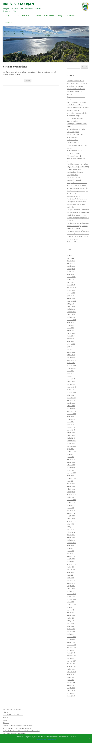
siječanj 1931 (71, 658)
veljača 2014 (71, 519)
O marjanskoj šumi (73, 142)
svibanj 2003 (71, 631)
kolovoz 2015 (71, 478)
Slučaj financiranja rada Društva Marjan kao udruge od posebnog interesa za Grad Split (78, 166)
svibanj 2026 (71, 261)
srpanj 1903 (70, 677)
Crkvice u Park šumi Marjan (76, 89)
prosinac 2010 (71, 594)
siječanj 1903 (71, 693)
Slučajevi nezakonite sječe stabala (78, 212)
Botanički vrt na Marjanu (75, 86)
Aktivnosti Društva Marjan (75, 81)
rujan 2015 (70, 476)
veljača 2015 (71, 489)
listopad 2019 (71, 365)
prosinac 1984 (71, 648)
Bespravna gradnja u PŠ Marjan (77, 83)
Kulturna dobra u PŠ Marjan (76, 129)
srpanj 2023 (70, 304)
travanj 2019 (71, 379)
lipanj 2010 (70, 610)
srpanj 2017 (70, 422)
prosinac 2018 (71, 387)
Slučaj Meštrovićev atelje (75, 172)
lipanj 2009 (70, 623)
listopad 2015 (71, 473)
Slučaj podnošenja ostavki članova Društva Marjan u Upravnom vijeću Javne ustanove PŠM (77, 185)
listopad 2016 (71, 446)
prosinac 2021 (71, 320)
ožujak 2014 (71, 516)
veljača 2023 (71, 306)
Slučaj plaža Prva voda (74, 180)
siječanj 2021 (71, 336)
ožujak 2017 (71, 433)
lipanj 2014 (70, 508)
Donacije (7, 22)
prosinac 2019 (71, 360)
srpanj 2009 (70, 621)
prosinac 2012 (71, 543)
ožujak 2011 (71, 586)
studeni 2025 (71, 271)
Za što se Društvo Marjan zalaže (77, 237)
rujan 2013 (70, 524)
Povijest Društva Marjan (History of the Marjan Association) (21, 731)
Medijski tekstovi (72, 140)
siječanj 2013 (71, 540)
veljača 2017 (71, 435)
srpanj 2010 (70, 607)
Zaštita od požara (72, 239)
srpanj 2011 (70, 575)
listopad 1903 (71, 672)
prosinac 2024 (71, 288)
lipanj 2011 (70, 578)
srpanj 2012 (70, 548)
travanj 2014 (71, 513)
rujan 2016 (70, 449)
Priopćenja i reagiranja (74, 156)
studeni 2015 (71, 470)
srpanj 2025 (70, 279)
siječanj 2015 (71, 492)
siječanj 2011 (71, 591)
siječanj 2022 (71, 317)
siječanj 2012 (71, 562)
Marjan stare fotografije (74, 134)
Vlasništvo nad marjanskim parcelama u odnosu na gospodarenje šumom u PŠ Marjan (78, 225)
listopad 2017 (71, 414)
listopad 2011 (71, 570)
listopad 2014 (71, 500)
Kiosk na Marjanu (72, 121)
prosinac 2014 (71, 494)
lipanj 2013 (70, 529)
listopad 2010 (71, 599)
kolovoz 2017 (71, 419)
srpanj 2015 (70, 481)
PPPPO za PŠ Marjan (73, 153)
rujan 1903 (70, 674)
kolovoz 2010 (71, 605)
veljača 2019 (71, 382)
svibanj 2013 (71, 532)
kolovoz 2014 (71, 502)
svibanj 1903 (71, 682)
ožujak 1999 (71, 642)
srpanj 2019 (70, 371)
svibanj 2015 (71, 484)
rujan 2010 (70, 602)
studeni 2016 (71, 443)
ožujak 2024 (71, 298)
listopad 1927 (71, 661)
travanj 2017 (71, 430)
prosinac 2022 (71, 312)
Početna (5, 712)
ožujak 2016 (71, 462)
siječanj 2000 (71, 639)
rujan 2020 (70, 341)
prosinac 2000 (71, 637)
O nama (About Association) (48, 15)
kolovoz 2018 (71, 398)
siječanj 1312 (71, 696)
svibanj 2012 (71, 553)
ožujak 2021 (71, 331)
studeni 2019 (71, 363)
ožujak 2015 (71, 486)
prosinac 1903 (71, 666)
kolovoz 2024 (71, 293)
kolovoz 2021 (71, 325)
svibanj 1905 (71, 664)
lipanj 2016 (70, 457)
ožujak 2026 (71, 266)
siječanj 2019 (71, 384)
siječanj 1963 (71, 653)
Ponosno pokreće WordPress (12, 709)
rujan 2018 (70, 395)
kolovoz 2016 (71, 451)
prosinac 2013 (71, 521)
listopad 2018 (71, 392)
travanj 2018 (71, 400)
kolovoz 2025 (71, 277)
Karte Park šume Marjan (75, 118)
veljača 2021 (71, 333)
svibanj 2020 (71, 349)
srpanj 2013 (70, 527)
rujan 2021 (70, 322)
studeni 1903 (71, 669)
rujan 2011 (70, 572)
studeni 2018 (71, 390)
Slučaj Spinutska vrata (74, 196)
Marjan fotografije (73, 132)
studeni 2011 (71, 567)
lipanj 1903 (70, 680)
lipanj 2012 (70, 551)
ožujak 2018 (71, 403)
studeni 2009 (71, 618)
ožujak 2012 (71, 559)
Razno (69, 161)
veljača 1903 (71, 690)
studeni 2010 (71, 596)
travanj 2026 (71, 263)
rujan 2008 (70, 626)
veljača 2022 (71, 314)
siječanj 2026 (71, 269)
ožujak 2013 (71, 537)
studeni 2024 (71, 290)
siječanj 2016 (71, 468)
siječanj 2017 (71, 438)
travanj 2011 (71, 583)
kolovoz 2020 (71, 344)
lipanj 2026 (70, 258)
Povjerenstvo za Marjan (74, 151)
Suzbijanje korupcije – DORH (76, 215)
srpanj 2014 (70, 505)
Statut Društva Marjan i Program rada (14, 733)
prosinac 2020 (71, 339)
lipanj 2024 (70, 296)
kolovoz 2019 (71, 368)
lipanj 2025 (70, 282)
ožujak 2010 (71, 615)
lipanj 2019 (70, 374)
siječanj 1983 (71, 650)
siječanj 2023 (71, 309)
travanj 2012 (71, 556)
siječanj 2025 (71, 285)
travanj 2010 (71, 613)
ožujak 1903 (71, 688)
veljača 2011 (71, 588)
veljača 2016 (71, 465)
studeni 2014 (71, 497)
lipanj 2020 (70, 347)
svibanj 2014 (71, 511)
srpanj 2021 (70, 328)
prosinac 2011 (71, 564)
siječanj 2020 (71, 357)
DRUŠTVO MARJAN (18, 4)
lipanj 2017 (70, 425)
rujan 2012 (70, 545)
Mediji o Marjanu (72, 137)
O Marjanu (8, 15)
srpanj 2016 (70, 454)
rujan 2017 (70, 416)
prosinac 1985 (71, 645)
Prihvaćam (39, 740)
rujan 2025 (70, 274)
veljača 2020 (71, 355)
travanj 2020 (71, 352)
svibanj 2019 (71, 376)
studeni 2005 (71, 629)
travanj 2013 (71, 535)
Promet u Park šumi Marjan (76, 159)
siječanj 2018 (71, 408)
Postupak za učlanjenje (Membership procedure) (18, 725)
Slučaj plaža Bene (72, 175)
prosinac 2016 (71, 441)
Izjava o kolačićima (50, 740)
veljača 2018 (71, 406)
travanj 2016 (71, 459)
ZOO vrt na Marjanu (73, 242)
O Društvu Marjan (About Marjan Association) (17, 728)
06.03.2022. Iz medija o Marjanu (13, 715)
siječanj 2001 (71, 634)
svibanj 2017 (71, 427)
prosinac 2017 (71, 411)
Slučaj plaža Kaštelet (73, 177)
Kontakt (71, 15)
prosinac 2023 (71, 301)
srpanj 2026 (70, 255)
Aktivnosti (23, 15)
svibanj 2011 (71, 580)
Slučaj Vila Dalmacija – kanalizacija (78, 210)
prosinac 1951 (71, 656)
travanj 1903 (71, 685)
